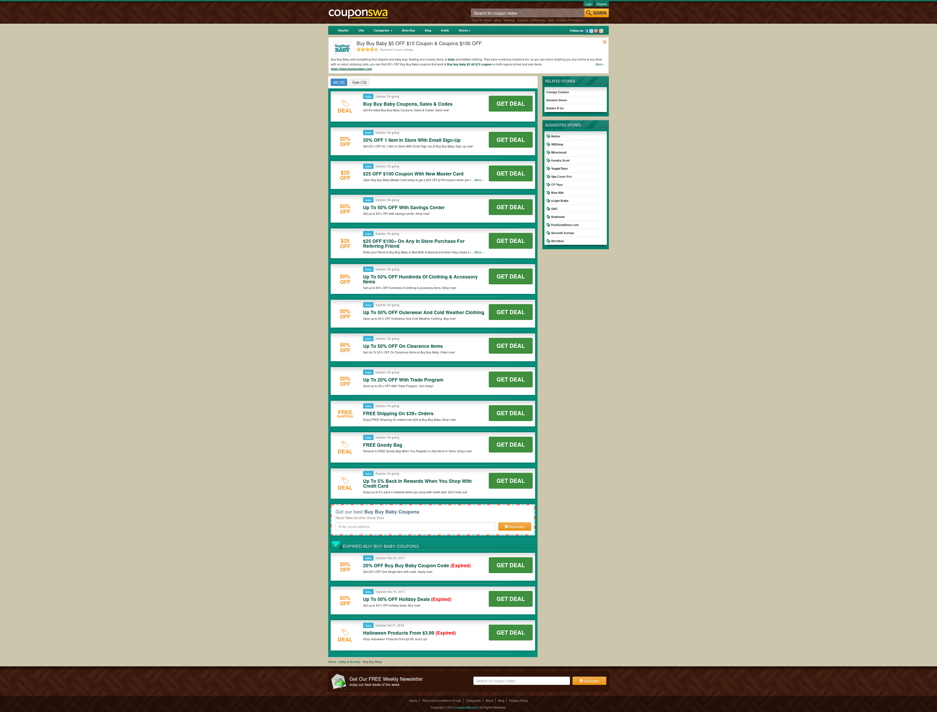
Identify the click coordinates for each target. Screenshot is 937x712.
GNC (554, 208)
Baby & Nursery (349, 662)
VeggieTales (559, 168)
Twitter (591, 31)
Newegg (509, 20)
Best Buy (408, 30)
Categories (382, 30)
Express (522, 20)
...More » (599, 64)
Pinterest (596, 31)
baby (451, 59)
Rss (601, 31)
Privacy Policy (518, 700)
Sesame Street (556, 100)
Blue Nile (557, 192)
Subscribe (516, 526)
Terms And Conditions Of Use (441, 700)
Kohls (445, 30)
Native (555, 136)
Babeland (557, 217)
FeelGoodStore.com (565, 225)
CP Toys (557, 184)
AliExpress (538, 20)
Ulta (361, 30)
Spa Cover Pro (561, 176)
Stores (463, 30)
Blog (428, 30)
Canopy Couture (557, 92)
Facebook (587, 31)
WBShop (557, 144)
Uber (551, 20)
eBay (497, 20)
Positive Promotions (570, 20)
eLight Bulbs (560, 200)
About (489, 700)
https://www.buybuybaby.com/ (351, 69)
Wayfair (343, 30)
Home (332, 662)
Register (602, 4)
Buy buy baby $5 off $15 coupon (469, 64)
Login (588, 4)
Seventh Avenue (562, 233)
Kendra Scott (560, 160)
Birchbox (557, 241)
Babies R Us (555, 108)
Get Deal (511, 103)
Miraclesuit (559, 152)
